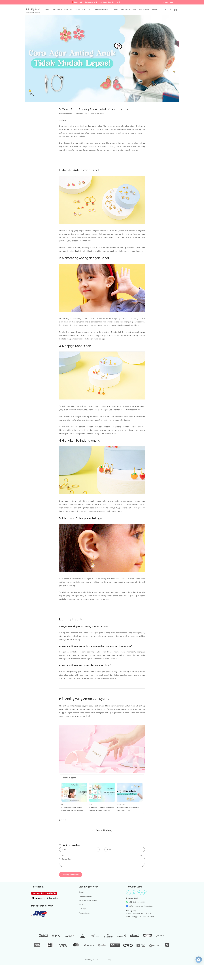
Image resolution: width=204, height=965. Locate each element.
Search (81, 892)
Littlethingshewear (99, 960)
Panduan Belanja (85, 896)
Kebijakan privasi (113, 960)
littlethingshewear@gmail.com (141, 906)
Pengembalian (84, 913)
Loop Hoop (120, 237)
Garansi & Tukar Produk (88, 900)
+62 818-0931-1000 (137, 902)
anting (73, 318)
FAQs (81, 904)
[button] (47, 9)
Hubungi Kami (132, 898)
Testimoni (82, 909)
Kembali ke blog (104, 830)
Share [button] (64, 120)
